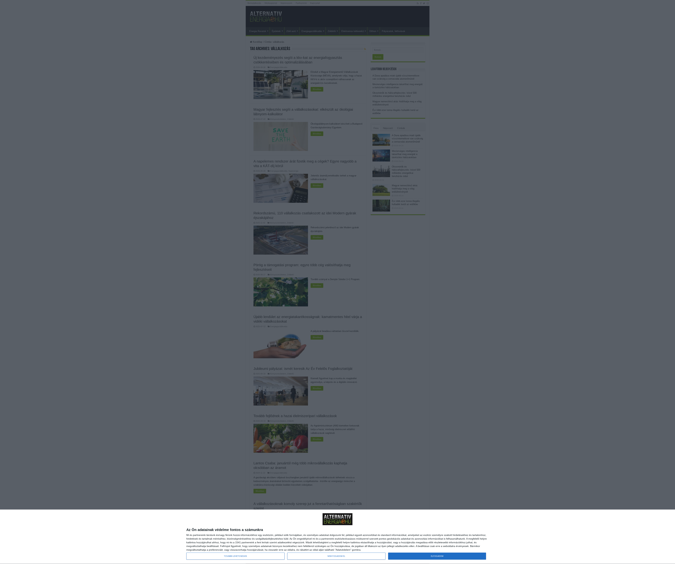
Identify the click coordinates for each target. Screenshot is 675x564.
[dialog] (337, 537)
